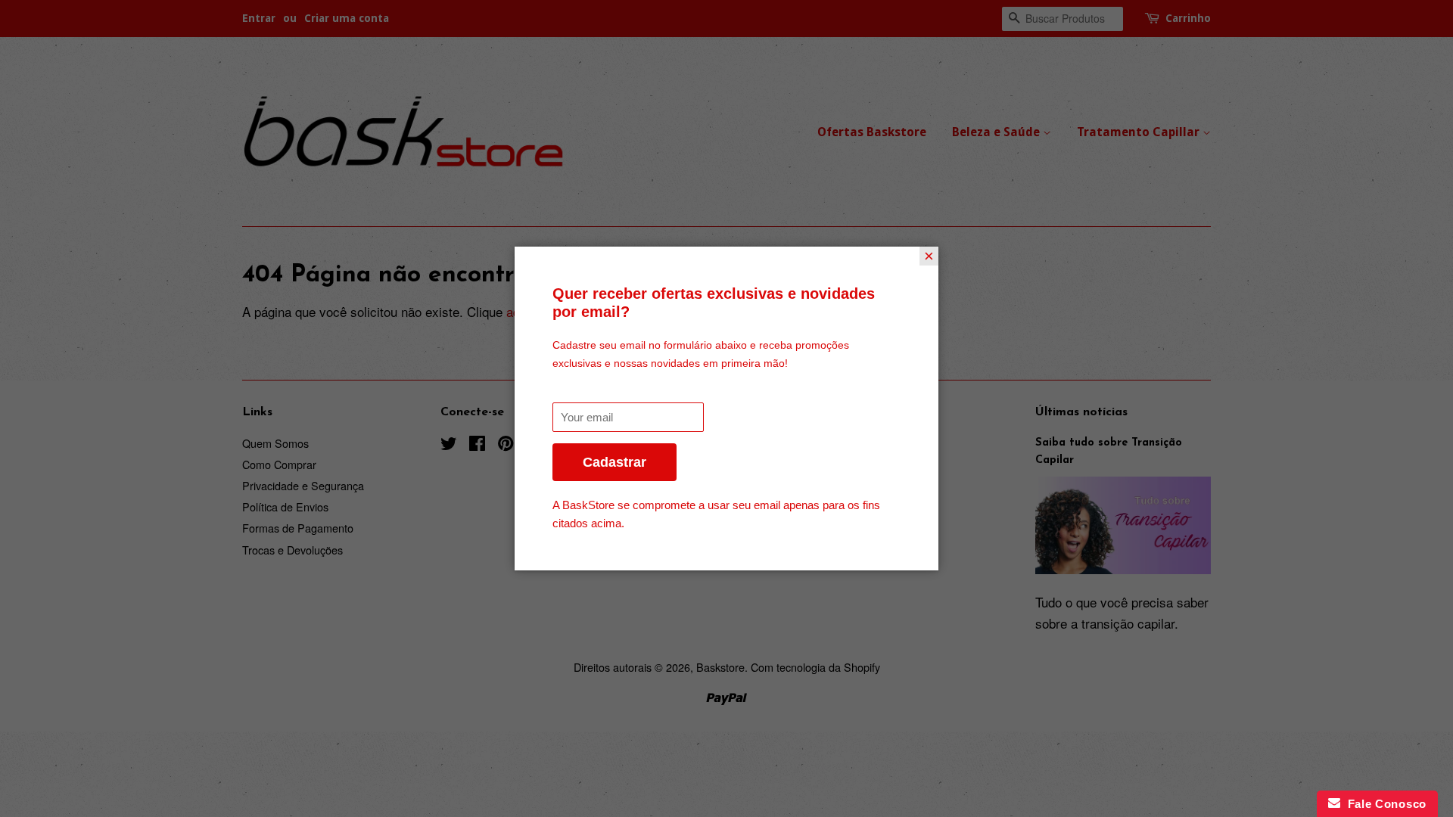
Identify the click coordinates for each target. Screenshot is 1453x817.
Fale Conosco (1383, 803)
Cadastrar (614, 462)
